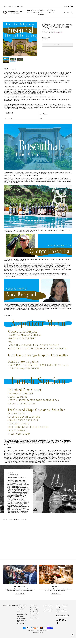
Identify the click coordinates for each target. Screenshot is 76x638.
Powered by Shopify (38, 632)
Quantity (46, 37)
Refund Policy (34, 610)
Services (50, 10)
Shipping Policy (34, 612)
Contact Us (20, 616)
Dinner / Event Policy (34, 618)
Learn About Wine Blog (22, 620)
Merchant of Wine (8, 6)
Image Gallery (21, 623)
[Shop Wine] (56, 574)
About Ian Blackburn (20, 610)
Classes (40, 10)
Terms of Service (34, 608)
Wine (43, 12)
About (50, 12)
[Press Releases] (20, 574)
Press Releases (21, 618)
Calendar (30, 10)
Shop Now (56, 593)
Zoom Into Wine (18, 6)
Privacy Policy (34, 614)
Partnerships (32, 12)
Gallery (41, 15)
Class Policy (33, 616)
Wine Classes (21, 608)
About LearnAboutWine (22, 613)
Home (44, 23)
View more (20, 593)
